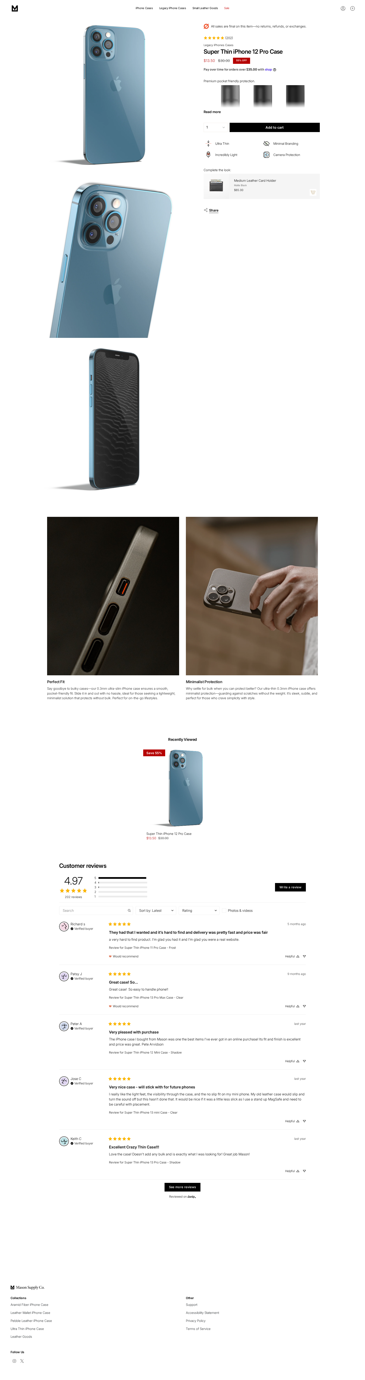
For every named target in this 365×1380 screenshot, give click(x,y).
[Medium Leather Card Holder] (216, 186)
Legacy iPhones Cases (218, 45)
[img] (82, 928)
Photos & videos (240, 910)
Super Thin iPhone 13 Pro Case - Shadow (152, 1162)
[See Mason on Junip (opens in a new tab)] (192, 1196)
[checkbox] (242, 910)
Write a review (290, 887)
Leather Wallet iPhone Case (30, 1313)
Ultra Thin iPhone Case (27, 1329)
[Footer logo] (27, 1288)
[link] (218, 38)
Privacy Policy (196, 1321)
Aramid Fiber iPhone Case (29, 1305)
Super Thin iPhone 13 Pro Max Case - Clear (153, 997)
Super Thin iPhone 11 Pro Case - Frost (150, 947)
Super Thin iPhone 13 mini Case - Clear (150, 1112)
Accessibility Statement (202, 1313)
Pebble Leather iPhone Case (31, 1321)
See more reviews (182, 1187)
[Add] (313, 192)
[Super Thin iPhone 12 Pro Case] (182, 788)
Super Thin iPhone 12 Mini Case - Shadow (153, 1052)
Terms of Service (198, 1329)
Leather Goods (21, 1337)
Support (191, 1305)
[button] (144, 8)
